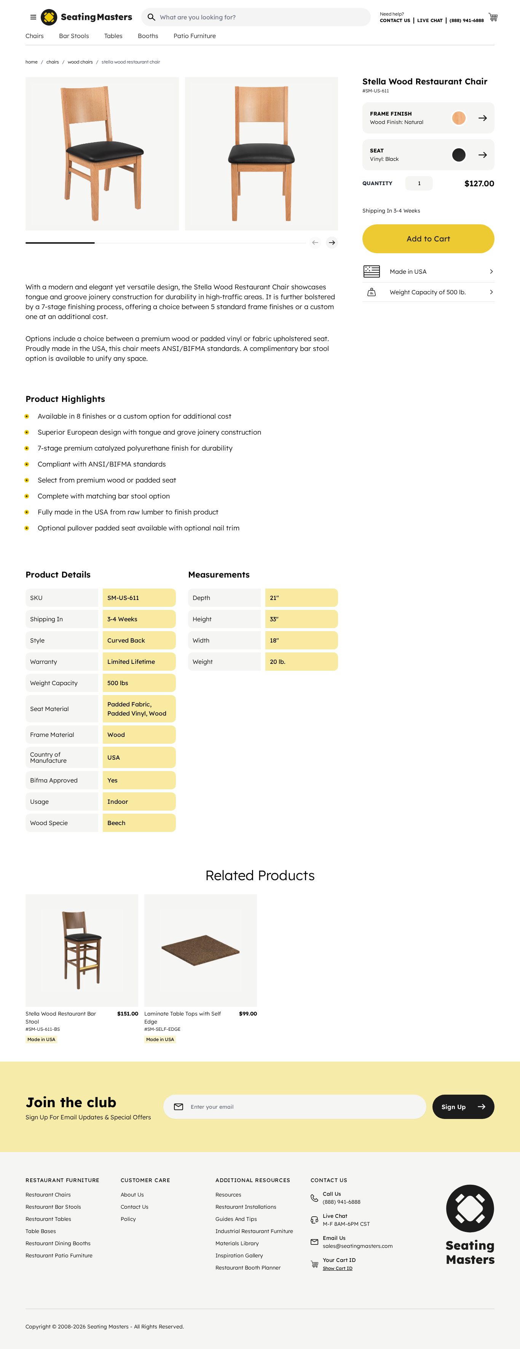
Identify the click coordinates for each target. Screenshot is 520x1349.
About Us (132, 1194)
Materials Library (237, 1243)
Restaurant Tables (48, 1219)
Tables (113, 36)
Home (32, 62)
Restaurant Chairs (48, 1194)
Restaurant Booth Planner (248, 1267)
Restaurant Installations (245, 1206)
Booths (148, 36)
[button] (315, 242)
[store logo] (86, 17)
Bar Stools (74, 36)
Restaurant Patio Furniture (59, 1255)
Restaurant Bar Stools (53, 1206)
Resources (228, 1194)
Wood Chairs (80, 62)
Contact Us (134, 1206)
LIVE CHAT (430, 20)
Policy (128, 1219)
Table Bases (41, 1231)
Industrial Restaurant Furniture (254, 1231)
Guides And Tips (236, 1219)
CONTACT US (395, 20)
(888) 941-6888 (467, 20)
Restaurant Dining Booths (58, 1243)
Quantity (377, 183)
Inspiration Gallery (239, 1255)
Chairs (35, 36)
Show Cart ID (338, 1268)
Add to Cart (428, 238)
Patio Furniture (195, 36)
